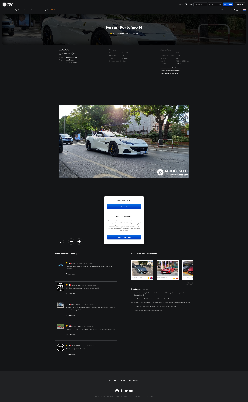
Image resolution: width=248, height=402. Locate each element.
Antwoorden (70, 274)
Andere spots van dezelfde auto (170, 68)
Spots (190, 4)
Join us (25, 10)
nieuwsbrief (134, 381)
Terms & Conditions (123, 396)
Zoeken (229, 4)
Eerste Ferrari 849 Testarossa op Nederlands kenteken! (153, 299)
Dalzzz (73, 263)
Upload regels (43, 10)
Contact (122, 381)
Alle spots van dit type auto (169, 73)
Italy (72, 60)
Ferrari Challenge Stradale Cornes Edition (148, 310)
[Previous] (187, 283)
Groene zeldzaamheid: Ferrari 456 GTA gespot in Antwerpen (155, 306)
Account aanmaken (124, 237)
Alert (226, 10)
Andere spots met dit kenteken (170, 71)
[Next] (191, 283)
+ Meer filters (240, 4)
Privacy (138, 396)
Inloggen (236, 10)
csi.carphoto (70, 57)
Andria (68, 60)
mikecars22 (75, 305)
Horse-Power (76, 326)
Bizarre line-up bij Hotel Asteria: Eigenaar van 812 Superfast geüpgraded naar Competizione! (160, 294)
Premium (57, 10)
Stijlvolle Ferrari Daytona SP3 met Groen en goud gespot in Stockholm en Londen (162, 303)
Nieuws (181, 4)
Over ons (112, 381)
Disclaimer (148, 396)
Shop (33, 10)
